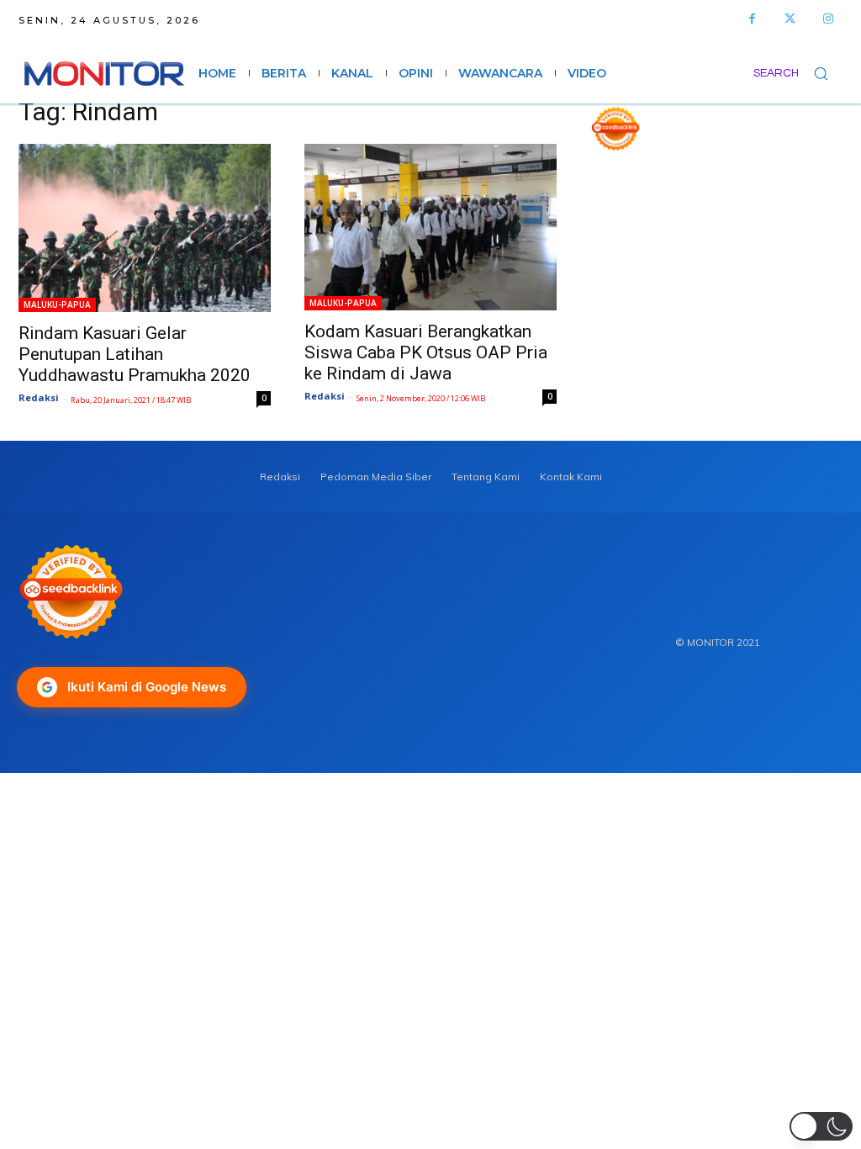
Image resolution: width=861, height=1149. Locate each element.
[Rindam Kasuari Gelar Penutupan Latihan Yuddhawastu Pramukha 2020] (144, 228)
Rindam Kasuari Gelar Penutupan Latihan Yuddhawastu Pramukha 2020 (134, 354)
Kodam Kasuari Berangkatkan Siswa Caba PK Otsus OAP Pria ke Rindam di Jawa (425, 352)
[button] (798, 73)
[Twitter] (790, 19)
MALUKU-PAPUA (57, 304)
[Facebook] (752, 19)
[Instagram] (828, 19)
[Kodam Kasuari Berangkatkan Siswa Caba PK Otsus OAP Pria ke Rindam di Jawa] (430, 227)
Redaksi (38, 397)
